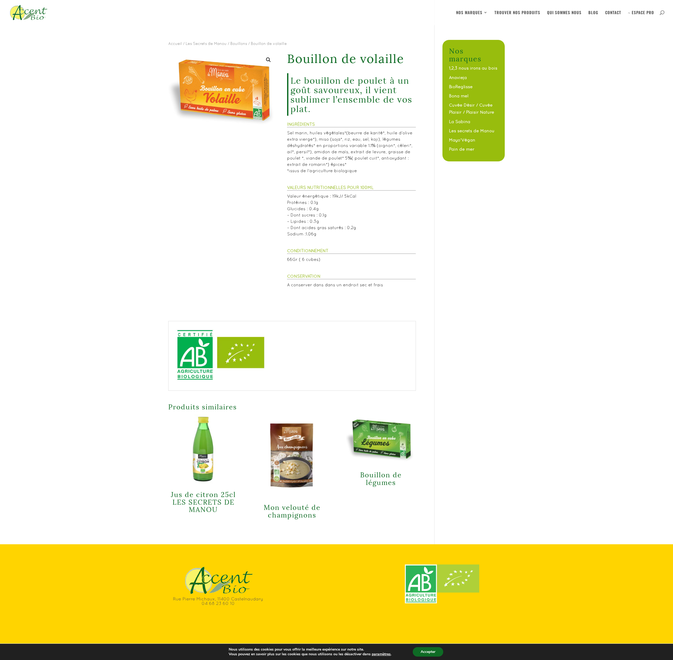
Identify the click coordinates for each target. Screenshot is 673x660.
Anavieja (458, 77)
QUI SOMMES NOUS (564, 12)
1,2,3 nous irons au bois (473, 68)
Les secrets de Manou (471, 130)
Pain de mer (462, 149)
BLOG (593, 12)
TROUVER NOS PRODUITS (517, 12)
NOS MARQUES (469, 12)
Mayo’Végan (462, 140)
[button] (268, 60)
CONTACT (613, 12)
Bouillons (238, 43)
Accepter (428, 651)
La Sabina (459, 121)
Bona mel (458, 95)
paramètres (381, 654)
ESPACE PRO (641, 12)
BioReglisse (461, 86)
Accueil (175, 43)
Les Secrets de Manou (206, 43)
